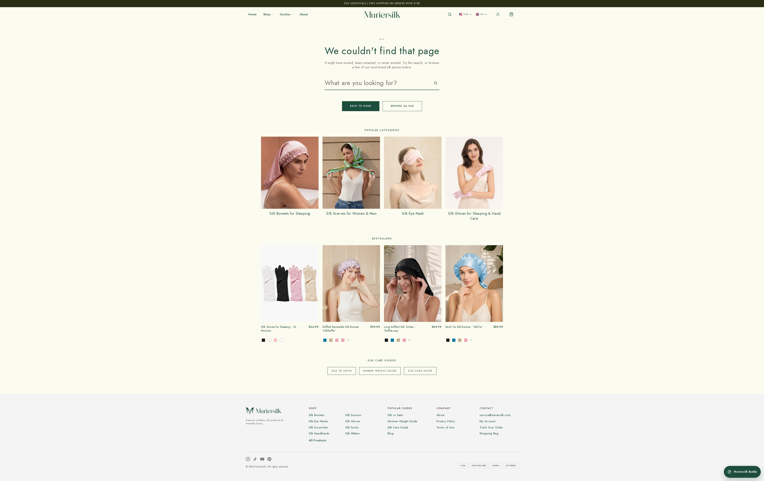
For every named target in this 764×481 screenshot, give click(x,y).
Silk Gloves (352, 421)
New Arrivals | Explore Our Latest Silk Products (382, 3)
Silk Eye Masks (318, 421)
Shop (266, 14)
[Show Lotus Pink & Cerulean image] (342, 340)
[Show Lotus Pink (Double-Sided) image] (336, 340)
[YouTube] (262, 459)
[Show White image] (281, 340)
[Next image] (314, 283)
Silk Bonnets (316, 415)
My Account (487, 421)
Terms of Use (445, 427)
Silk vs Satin (342, 371)
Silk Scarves (353, 415)
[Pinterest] (269, 459)
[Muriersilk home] (382, 14)
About (304, 14)
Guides (285, 14)
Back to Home (360, 106)
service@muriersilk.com (494, 415)
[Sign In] (497, 14)
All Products (317, 440)
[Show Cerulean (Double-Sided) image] (325, 340)
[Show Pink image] (275, 340)
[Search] (450, 14)
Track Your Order (491, 427)
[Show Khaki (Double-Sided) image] (330, 340)
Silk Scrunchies (318, 427)
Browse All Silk (402, 106)
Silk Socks (352, 427)
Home (252, 14)
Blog (391, 433)
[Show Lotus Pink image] (404, 340)
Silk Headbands (319, 433)
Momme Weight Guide (380, 371)
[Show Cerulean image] (392, 340)
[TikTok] (255, 459)
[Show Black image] (263, 340)
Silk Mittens (352, 433)
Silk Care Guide (420, 371)
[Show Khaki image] (398, 340)
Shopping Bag (488, 433)
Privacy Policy (446, 421)
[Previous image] (265, 283)
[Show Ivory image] (269, 340)
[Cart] (511, 14)
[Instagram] (248, 459)
